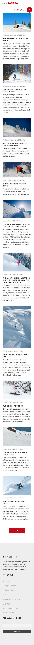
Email (4, 622)
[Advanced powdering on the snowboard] (17, 127)
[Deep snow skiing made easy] (17, 485)
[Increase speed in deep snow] (17, 169)
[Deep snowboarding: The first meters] (17, 73)
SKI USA (6, 604)
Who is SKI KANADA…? (13, 600)
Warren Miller (8, 613)
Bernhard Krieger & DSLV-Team (14, 498)
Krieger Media (9, 590)
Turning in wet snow (13, 406)
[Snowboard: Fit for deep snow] (17, 22)
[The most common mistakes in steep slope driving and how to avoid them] (17, 262)
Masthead (7, 581)
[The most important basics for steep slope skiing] (17, 209)
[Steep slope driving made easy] (17, 327)
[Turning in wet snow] (17, 390)
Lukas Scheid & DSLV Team (13, 221)
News (5, 594)
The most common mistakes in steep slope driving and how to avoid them (16, 280)
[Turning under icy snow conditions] (17, 436)
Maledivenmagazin (10, 608)
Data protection (9, 586)
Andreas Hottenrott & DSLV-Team (15, 35)
